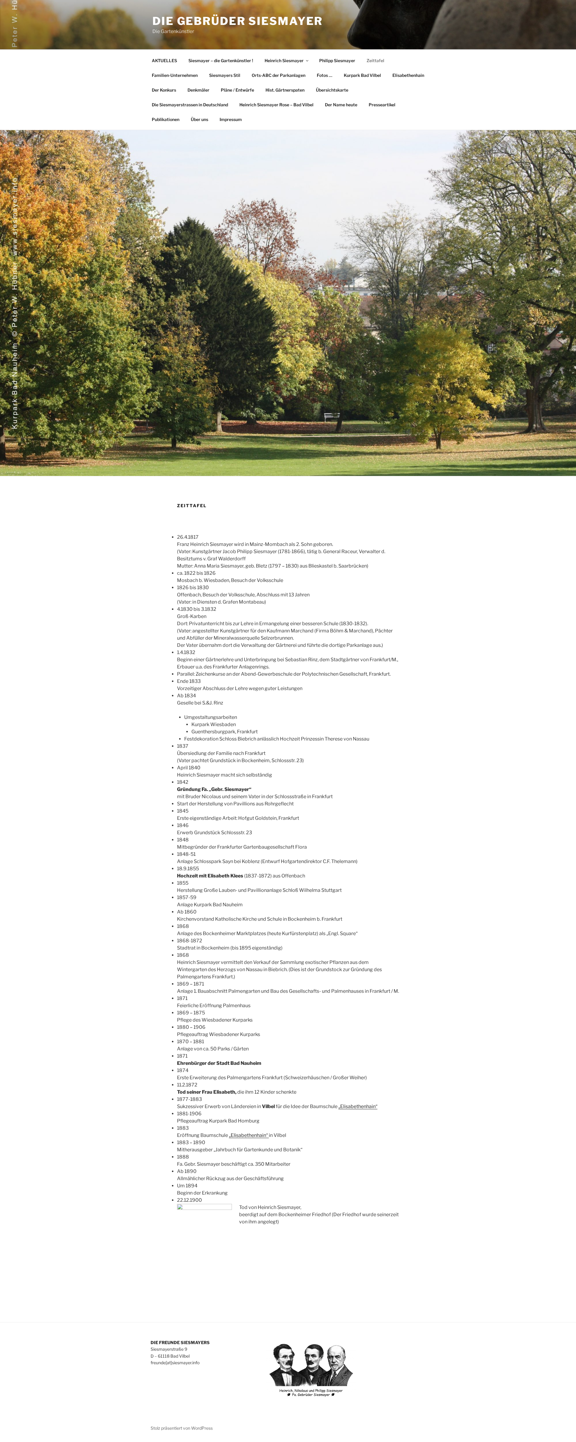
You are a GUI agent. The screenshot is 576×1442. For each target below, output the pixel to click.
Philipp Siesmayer (337, 60)
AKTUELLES (164, 60)
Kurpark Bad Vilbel (362, 75)
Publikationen (165, 119)
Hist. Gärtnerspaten (285, 89)
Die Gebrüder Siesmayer (237, 21)
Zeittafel (375, 60)
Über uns (199, 119)
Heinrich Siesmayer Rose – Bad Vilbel (276, 104)
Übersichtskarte (332, 89)
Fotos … (324, 75)
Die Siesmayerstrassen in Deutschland (190, 104)
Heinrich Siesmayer (284, 60)
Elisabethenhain (408, 75)
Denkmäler (198, 89)
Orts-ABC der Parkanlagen (278, 75)
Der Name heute (341, 104)
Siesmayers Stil (224, 75)
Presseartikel (382, 104)
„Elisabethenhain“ (357, 1106)
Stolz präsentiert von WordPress (182, 1428)
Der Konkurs (164, 89)
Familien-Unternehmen (175, 75)
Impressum (231, 119)
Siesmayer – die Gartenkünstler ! (220, 60)
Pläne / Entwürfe (237, 89)
